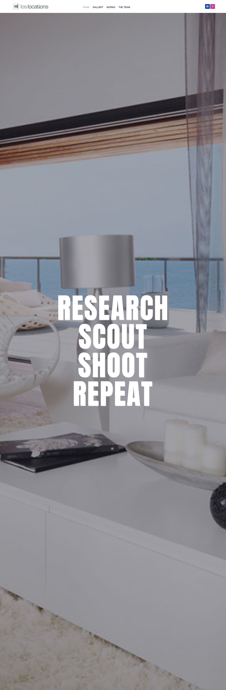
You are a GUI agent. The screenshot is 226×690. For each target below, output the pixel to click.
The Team (124, 7)
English (183, 7)
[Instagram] (212, 6)
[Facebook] (207, 6)
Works (111, 7)
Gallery (98, 7)
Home (86, 7)
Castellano (197, 7)
